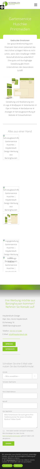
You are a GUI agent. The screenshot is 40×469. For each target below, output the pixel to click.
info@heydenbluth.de (18, 334)
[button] (2, 7)
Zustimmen (7, 465)
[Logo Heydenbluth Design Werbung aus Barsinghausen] (11, 2)
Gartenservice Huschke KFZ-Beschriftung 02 (11, 140)
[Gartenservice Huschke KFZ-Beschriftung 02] (11, 147)
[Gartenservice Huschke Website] (11, 270)
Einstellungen (11, 460)
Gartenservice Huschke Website (11, 265)
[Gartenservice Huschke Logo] (11, 251)
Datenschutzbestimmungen (12, 436)
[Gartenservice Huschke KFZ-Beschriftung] (11, 199)
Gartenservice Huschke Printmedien (11, 214)
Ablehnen (18, 465)
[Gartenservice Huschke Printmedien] (11, 218)
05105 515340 (16, 331)
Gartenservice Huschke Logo (11, 246)
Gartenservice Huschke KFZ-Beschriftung (11, 193)
